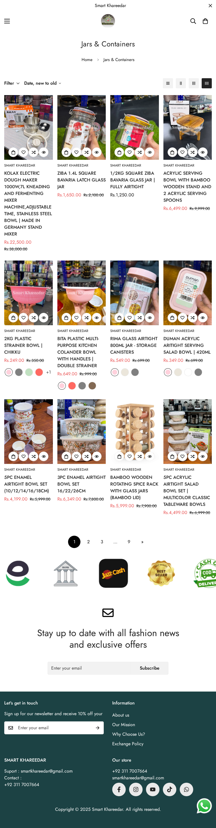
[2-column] (181, 83)
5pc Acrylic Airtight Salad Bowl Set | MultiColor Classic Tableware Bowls (186, 491)
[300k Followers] (119, 789)
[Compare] (33, 152)
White (188, 372)
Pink (8, 372)
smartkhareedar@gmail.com (138, 778)
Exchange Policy (127, 744)
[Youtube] (152, 789)
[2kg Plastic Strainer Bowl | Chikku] (28, 293)
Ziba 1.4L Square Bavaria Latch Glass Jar (81, 180)
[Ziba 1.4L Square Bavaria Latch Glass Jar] (81, 127)
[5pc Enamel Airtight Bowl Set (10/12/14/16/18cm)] (28, 431)
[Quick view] (43, 152)
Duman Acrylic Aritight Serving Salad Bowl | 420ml (187, 345)
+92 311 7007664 (129, 771)
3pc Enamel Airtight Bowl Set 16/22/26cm (81, 484)
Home (87, 60)
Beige (125, 372)
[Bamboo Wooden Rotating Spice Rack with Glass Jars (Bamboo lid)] (134, 431)
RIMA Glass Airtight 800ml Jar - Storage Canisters (134, 345)
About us (120, 715)
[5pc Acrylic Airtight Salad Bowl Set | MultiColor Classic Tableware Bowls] (187, 431)
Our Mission (123, 724)
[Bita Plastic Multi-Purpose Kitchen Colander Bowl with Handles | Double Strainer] (81, 293)
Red (39, 372)
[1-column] (168, 83)
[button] (205, 21)
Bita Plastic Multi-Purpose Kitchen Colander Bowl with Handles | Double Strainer (78, 352)
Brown (92, 385)
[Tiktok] (169, 789)
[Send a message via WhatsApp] (204, 806)
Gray (18, 372)
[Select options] (66, 152)
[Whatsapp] (186, 789)
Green (29, 372)
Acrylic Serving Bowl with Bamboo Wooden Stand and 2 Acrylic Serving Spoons (187, 186)
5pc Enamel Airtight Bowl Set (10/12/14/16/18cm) (26, 484)
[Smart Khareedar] (108, 21)
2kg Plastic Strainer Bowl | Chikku (23, 345)
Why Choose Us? (128, 734)
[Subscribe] (97, 727)
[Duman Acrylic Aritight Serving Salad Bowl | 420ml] (187, 293)
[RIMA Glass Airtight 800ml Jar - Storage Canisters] (134, 293)
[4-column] (207, 83)
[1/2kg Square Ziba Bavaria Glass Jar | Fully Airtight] (134, 127)
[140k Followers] (136, 789)
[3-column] (194, 83)
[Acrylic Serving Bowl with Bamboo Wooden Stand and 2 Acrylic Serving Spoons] (187, 127)
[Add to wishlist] (23, 152)
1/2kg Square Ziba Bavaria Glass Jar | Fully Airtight (132, 180)
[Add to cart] (13, 152)
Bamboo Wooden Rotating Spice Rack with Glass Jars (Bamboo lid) (134, 487)
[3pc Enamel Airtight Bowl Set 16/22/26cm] (81, 431)
